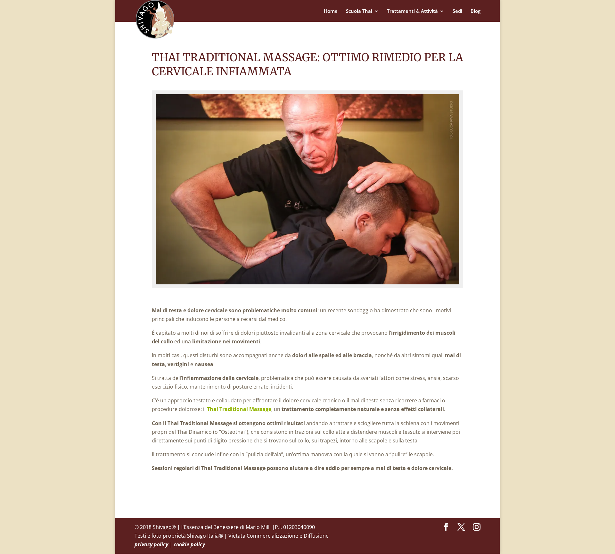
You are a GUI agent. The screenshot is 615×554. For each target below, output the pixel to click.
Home (331, 11)
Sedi (457, 11)
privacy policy (151, 544)
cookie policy (189, 544)
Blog (475, 11)
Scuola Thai (359, 11)
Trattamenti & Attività (412, 11)
